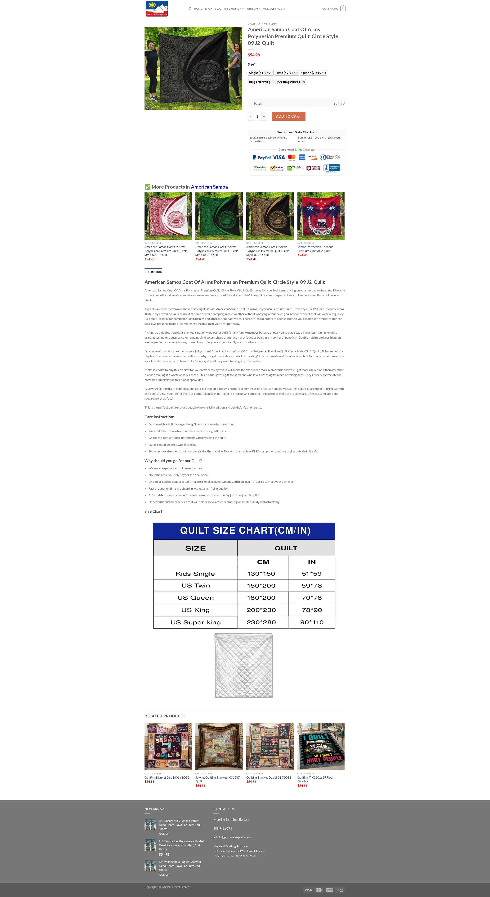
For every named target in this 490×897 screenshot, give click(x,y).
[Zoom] (149, 105)
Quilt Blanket (267, 24)
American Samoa (209, 187)
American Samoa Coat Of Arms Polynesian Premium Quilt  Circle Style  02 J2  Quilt (267, 250)
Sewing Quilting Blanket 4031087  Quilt (217, 779)
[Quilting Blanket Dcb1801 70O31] (270, 746)
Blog (218, 8)
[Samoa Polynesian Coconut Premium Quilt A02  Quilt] (321, 216)
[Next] (344, 230)
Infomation (232, 8)
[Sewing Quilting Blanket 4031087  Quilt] (219, 746)
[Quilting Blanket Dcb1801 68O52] (168, 746)
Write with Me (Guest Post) (266, 8)
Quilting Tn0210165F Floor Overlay (315, 779)
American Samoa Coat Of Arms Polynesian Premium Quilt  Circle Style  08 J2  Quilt (166, 250)
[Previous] (145, 230)
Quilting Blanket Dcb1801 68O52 (167, 777)
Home (198, 8)
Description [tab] (153, 271)
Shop (208, 8)
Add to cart (288, 116)
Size (251, 64)
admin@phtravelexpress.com (232, 837)
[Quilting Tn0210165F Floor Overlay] (321, 746)
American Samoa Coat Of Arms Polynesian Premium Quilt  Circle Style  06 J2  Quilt (216, 250)
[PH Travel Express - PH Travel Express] (164, 8)
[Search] (190, 8)
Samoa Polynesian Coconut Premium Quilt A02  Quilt (315, 249)
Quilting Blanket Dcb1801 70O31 (268, 777)
